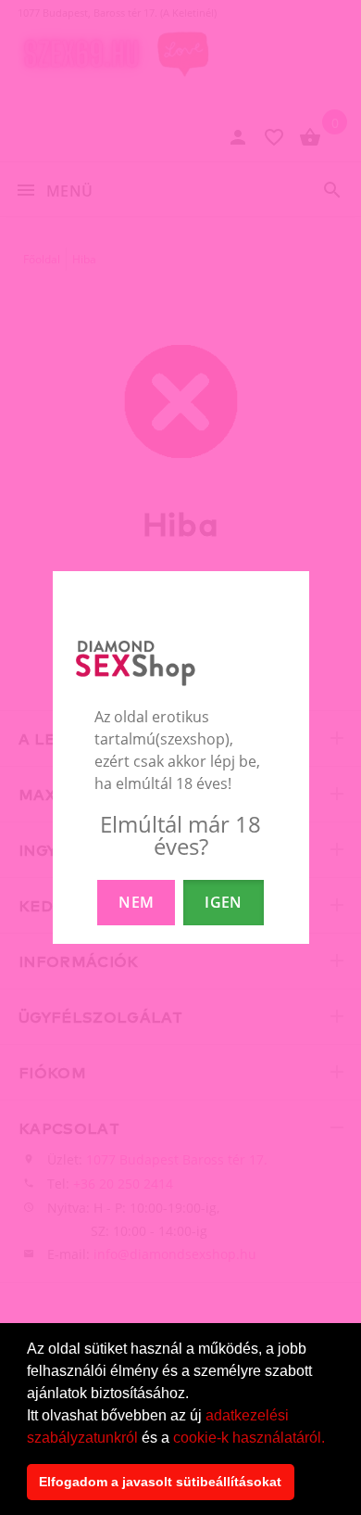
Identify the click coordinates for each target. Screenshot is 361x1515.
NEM (136, 902)
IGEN (223, 902)
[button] (331, 1439)
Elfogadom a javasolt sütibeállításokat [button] (160, 1481)
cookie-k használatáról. (249, 1437)
